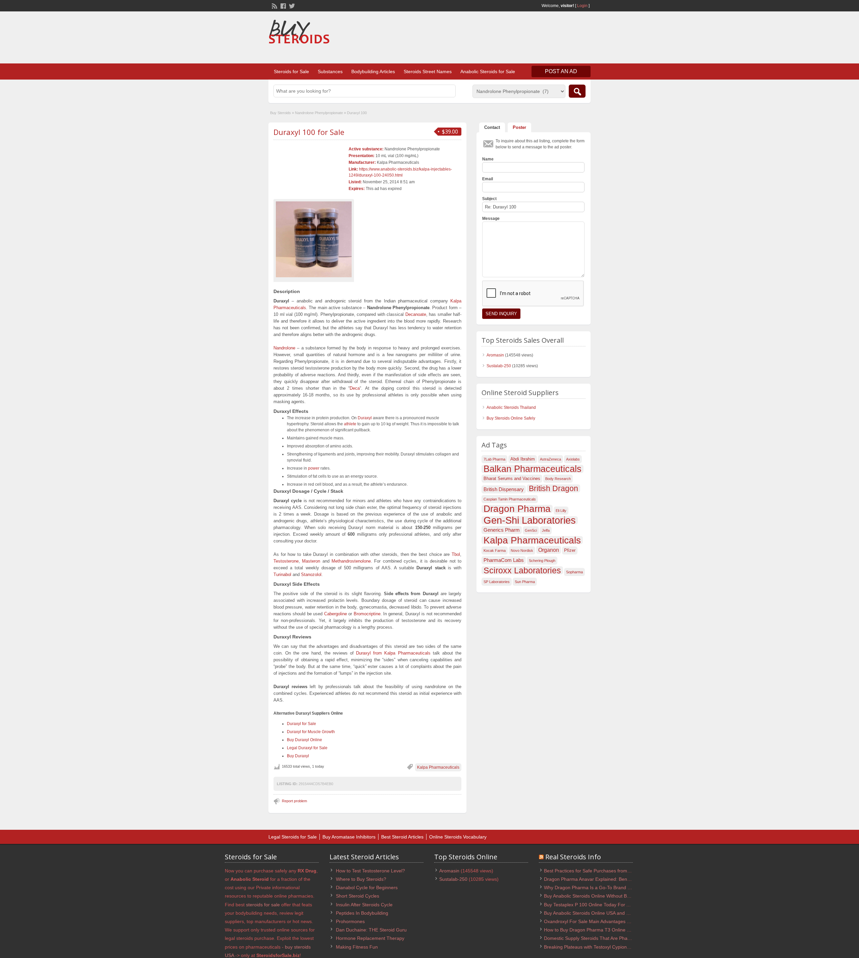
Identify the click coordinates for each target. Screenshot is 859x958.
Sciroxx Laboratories (522, 570)
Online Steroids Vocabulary (458, 837)
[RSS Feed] (273, 5)
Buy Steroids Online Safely (511, 418)
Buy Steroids (280, 113)
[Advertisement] (468, 38)
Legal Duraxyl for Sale (307, 748)
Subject (489, 198)
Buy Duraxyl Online (304, 739)
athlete (350, 424)
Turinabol (282, 574)
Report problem (294, 801)
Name (488, 159)
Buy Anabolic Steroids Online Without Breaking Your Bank (605, 896)
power (313, 468)
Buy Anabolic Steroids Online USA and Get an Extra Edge (604, 913)
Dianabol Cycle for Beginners (367, 887)
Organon (548, 550)
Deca (355, 388)
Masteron (311, 561)
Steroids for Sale (291, 71)
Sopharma (574, 572)
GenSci (531, 530)
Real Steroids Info (573, 856)
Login (582, 5)
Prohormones (350, 921)
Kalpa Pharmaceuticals (438, 767)
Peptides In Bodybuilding (362, 913)
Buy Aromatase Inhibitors (348, 837)
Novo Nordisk (522, 550)
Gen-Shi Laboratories (530, 520)
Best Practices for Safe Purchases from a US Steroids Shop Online (614, 870)
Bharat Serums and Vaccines (512, 478)
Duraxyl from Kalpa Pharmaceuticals (393, 653)
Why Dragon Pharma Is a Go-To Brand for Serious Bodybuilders (611, 887)
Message (491, 218)
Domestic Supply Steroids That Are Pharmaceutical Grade (605, 938)
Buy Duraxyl (298, 756)
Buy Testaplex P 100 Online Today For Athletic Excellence (605, 904)
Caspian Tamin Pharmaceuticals (510, 499)
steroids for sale (263, 904)
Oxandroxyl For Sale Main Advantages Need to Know (600, 921)
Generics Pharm (502, 530)
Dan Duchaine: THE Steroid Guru (371, 929)
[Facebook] (282, 5)
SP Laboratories (497, 582)
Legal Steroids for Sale (292, 837)
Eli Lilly (561, 511)
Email (487, 179)
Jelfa (546, 530)
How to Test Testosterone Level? (370, 870)
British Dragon (553, 488)
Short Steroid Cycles (357, 896)
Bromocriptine (367, 613)
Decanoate (415, 314)
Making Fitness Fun (357, 947)
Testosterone (286, 561)
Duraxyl (365, 418)
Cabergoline (335, 613)
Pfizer (569, 550)
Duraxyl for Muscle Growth (311, 731)
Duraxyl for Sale (301, 723)
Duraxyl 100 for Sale (308, 132)
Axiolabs (573, 459)
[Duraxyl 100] (314, 239)
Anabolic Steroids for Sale (487, 71)
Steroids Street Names (428, 71)
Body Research (558, 479)
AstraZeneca (550, 459)
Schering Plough (542, 561)
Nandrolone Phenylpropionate (319, 113)
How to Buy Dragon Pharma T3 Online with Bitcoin (597, 929)
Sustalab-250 (499, 366)
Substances (330, 71)
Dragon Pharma (517, 509)
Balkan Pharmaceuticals (533, 469)
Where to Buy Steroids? (361, 879)
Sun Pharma (525, 582)
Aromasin (495, 355)
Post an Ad (561, 71)
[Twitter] (291, 5)
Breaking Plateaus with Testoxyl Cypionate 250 (593, 947)
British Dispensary (504, 489)
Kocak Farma (495, 550)
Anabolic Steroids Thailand (511, 407)
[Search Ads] (577, 91)
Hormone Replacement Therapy (370, 938)
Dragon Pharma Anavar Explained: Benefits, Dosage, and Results (613, 879)
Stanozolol (311, 574)
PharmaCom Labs (504, 560)
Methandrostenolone (351, 561)
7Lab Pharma (494, 459)
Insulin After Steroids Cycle (364, 904)
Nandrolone (284, 347)
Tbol (456, 554)
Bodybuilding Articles (373, 71)
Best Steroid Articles (402, 837)
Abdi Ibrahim (522, 459)
